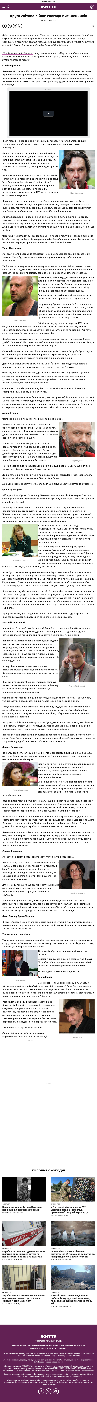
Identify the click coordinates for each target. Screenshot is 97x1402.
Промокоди (62, 1348)
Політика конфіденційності (40, 1345)
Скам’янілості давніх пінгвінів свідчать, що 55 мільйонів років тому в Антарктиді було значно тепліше (73, 1254)
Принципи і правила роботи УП (43, 1348)
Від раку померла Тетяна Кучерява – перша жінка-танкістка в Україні (23, 1208)
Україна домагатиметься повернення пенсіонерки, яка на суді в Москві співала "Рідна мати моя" (23, 1298)
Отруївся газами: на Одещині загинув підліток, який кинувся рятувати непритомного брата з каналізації (23, 1254)
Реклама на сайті (19, 1345)
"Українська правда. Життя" (17, 53)
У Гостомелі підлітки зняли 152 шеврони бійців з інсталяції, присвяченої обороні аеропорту (69, 1210)
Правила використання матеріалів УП (69, 1345)
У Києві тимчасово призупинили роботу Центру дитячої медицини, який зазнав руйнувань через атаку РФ (71, 1299)
